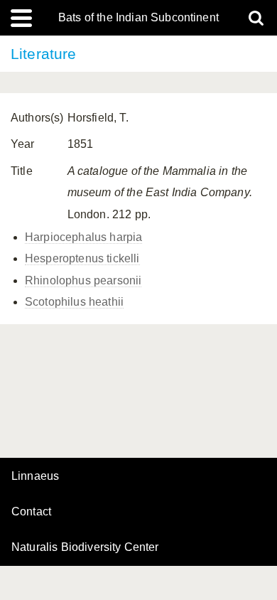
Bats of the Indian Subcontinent (138, 17)
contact (31, 511)
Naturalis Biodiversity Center (85, 547)
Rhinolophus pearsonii (83, 280)
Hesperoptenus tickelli (82, 258)
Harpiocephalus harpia (83, 237)
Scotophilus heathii (74, 302)
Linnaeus (35, 476)
